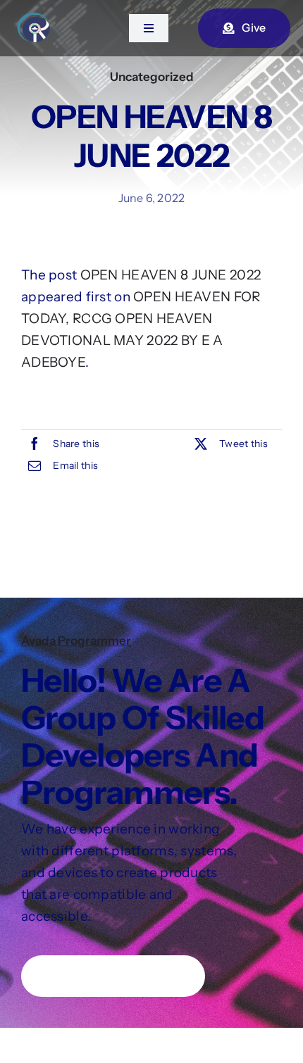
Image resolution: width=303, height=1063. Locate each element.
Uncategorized (152, 77)
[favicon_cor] (34, 19)
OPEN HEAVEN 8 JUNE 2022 (170, 275)
